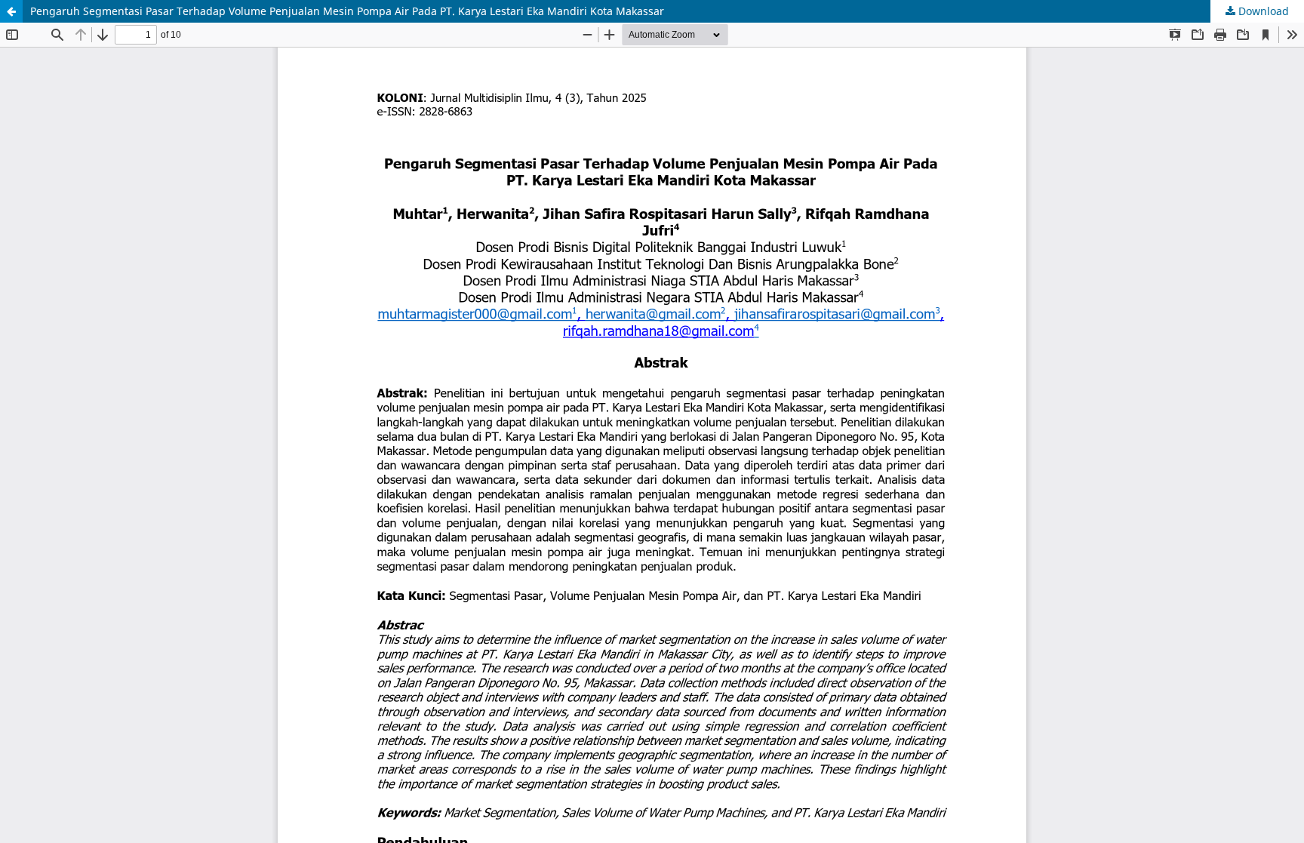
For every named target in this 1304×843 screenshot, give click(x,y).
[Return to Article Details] (11, 11)
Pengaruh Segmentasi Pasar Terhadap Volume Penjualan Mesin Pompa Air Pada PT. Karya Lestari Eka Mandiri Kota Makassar (347, 11)
